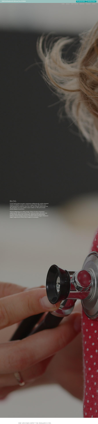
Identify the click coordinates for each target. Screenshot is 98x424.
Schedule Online (91, 1)
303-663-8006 (81, 1)
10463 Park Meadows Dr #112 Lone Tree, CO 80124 (14, 1)
